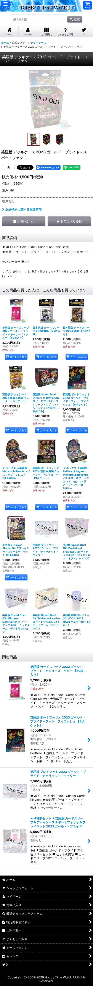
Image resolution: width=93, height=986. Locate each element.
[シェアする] (8, 167)
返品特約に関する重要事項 (23, 209)
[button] (5, 5)
